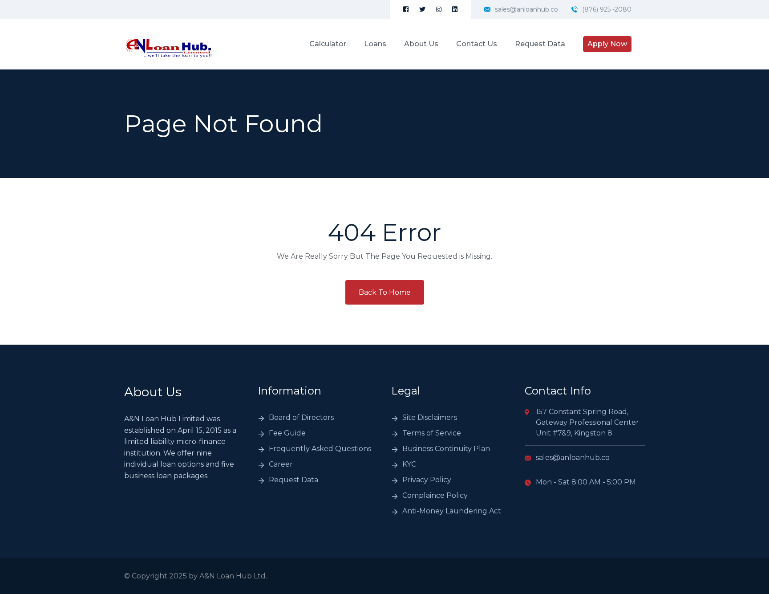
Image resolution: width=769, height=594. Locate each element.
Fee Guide (287, 433)
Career (281, 464)
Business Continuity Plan (446, 448)
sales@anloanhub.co (526, 9)
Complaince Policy (435, 495)
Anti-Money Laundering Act (451, 511)
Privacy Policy (426, 480)
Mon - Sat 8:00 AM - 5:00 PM (586, 482)
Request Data (540, 44)
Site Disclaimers (429, 417)
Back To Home (385, 292)
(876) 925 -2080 (606, 9)
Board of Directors (301, 417)
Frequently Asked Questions (320, 448)
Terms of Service (431, 433)
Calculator (327, 44)
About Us (421, 44)
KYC (409, 464)
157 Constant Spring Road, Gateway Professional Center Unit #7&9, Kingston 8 (587, 422)
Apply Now (607, 44)
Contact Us (476, 44)
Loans (375, 44)
